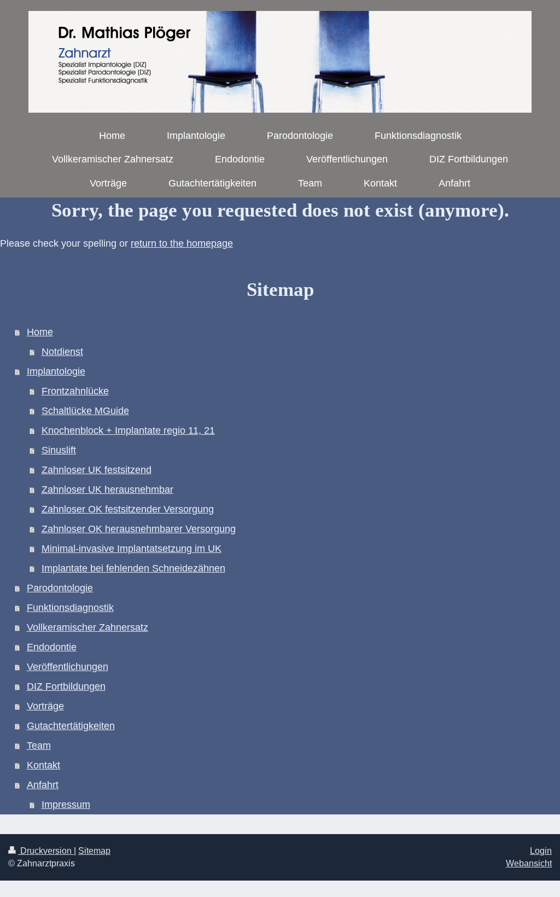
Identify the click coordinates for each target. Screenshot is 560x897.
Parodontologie (60, 588)
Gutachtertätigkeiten (71, 725)
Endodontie (52, 647)
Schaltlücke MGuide (85, 410)
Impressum (66, 804)
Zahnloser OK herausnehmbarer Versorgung (139, 528)
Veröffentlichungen (67, 666)
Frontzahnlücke (75, 391)
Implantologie (56, 371)
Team (39, 745)
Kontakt (43, 765)
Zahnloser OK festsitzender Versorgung (128, 509)
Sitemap (94, 850)
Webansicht (529, 863)
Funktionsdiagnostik (70, 607)
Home (40, 332)
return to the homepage (182, 243)
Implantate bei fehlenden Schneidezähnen (133, 568)
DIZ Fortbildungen (66, 686)
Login (541, 850)
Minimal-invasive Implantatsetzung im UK (131, 548)
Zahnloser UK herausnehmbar (107, 489)
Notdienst (62, 351)
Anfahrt (43, 784)
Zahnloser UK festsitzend (96, 469)
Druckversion (46, 850)
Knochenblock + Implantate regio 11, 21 (128, 430)
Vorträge (45, 706)
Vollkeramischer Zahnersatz (87, 627)
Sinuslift (59, 450)
